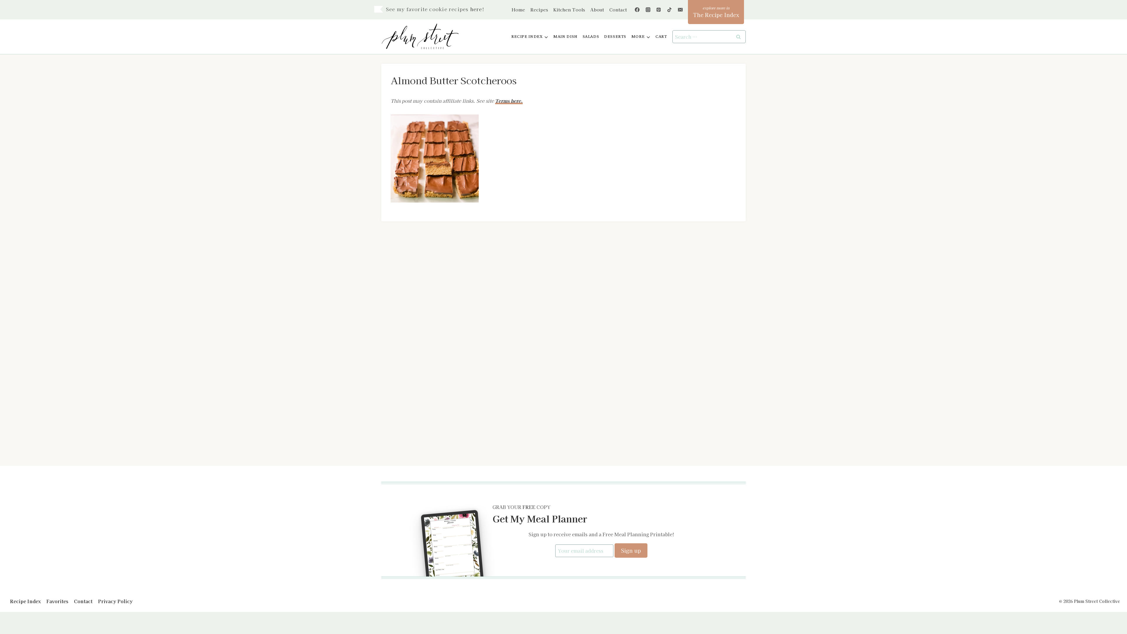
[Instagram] (648, 9)
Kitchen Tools (569, 9)
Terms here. (509, 100)
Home (518, 9)
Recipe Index (25, 601)
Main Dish (565, 36)
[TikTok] (669, 9)
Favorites (57, 601)
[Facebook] (637, 9)
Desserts (615, 36)
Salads (591, 36)
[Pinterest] (658, 9)
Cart (661, 36)
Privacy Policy (115, 601)
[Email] (680, 9)
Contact (618, 9)
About (597, 9)
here (476, 9)
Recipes (539, 9)
